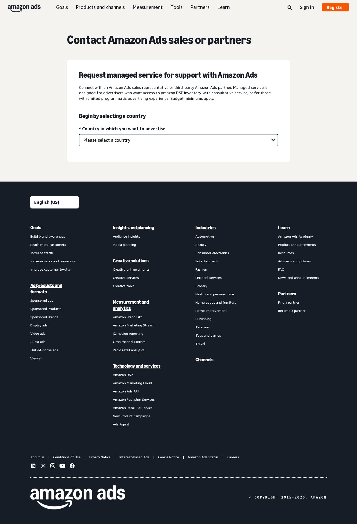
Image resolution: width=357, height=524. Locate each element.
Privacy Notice (99, 457)
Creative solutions (131, 261)
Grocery (201, 286)
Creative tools (124, 286)
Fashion (201, 269)
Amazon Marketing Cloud (132, 383)
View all (36, 358)
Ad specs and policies (294, 261)
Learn (223, 7)
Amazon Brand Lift (127, 317)
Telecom (202, 327)
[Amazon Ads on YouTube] (62, 466)
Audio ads (37, 342)
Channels (204, 360)
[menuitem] (54, 325)
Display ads (39, 325)
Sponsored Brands (44, 317)
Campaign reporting (128, 333)
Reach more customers (48, 244)
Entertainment (207, 261)
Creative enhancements (131, 269)
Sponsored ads (41, 300)
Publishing (203, 319)
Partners (200, 7)
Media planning (124, 244)
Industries (206, 228)
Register (335, 7)
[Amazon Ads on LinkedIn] (33, 466)
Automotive (205, 236)
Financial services (209, 277)
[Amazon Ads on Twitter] (43, 466)
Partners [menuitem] (287, 294)
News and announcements (298, 277)
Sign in (307, 7)
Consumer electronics (212, 253)
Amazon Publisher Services (134, 399)
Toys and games (208, 335)
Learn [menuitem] (284, 228)
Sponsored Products (45, 309)
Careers (233, 457)
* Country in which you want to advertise (122, 128)
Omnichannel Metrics (129, 342)
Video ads (37, 333)
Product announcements (297, 244)
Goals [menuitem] (35, 228)
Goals (62, 7)
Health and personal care (215, 294)
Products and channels (100, 7)
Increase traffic (41, 253)
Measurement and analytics (131, 305)
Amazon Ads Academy (295, 236)
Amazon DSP (123, 375)
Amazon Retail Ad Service (133, 408)
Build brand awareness (47, 236)
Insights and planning (133, 228)
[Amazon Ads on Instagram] (53, 466)
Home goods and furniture (216, 302)
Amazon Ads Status (203, 457)
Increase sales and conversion (53, 261)
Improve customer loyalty (50, 269)
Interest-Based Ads (134, 457)
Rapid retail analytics (128, 350)
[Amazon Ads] (20, 7)
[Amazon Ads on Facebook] (72, 466)
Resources (286, 253)
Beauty (201, 244)
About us (37, 457)
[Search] (290, 7)
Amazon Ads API (126, 391)
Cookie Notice (168, 457)
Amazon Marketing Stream (133, 325)
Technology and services (137, 366)
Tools (176, 7)
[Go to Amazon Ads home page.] (77, 497)
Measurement (148, 7)
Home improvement (211, 310)
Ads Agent (121, 424)
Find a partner (288, 302)
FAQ (281, 269)
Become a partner (292, 310)
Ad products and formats (46, 289)
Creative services (126, 277)
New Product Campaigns (131, 416)
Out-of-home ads (44, 350)
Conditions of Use (67, 457)
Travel (200, 343)
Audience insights (126, 236)
